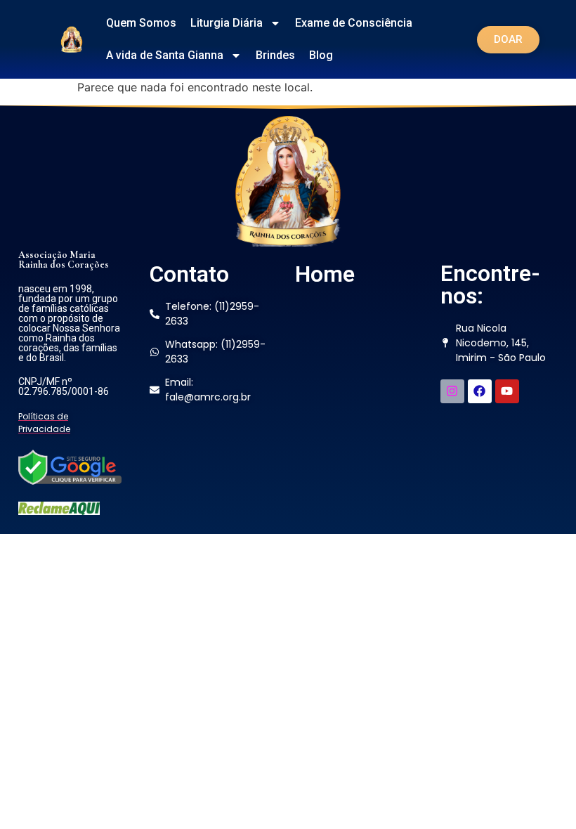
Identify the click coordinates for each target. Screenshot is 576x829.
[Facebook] (480, 391)
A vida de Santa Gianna (164, 55)
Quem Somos (141, 23)
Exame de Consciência (353, 23)
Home (325, 274)
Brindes (275, 55)
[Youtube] (507, 391)
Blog (321, 55)
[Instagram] (452, 391)
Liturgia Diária (226, 23)
